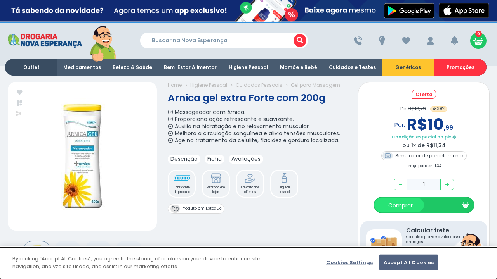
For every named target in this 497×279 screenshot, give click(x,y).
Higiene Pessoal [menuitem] (248, 67)
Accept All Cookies (409, 262)
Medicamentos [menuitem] (82, 67)
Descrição (184, 159)
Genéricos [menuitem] (408, 67)
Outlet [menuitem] (31, 67)
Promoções (460, 67)
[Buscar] (300, 40)
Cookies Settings (349, 262)
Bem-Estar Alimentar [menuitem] (190, 67)
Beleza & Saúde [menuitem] (132, 67)
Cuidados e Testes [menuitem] (352, 67)
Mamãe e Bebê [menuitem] (298, 67)
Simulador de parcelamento (428, 155)
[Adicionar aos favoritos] (20, 93)
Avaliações (246, 159)
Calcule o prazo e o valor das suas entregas (436, 235)
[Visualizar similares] (20, 103)
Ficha (214, 159)
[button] (182, 184)
